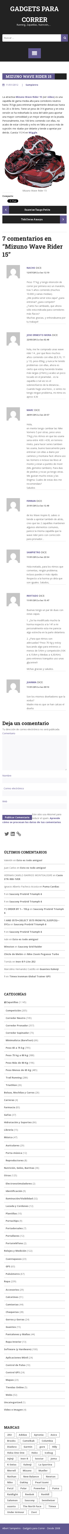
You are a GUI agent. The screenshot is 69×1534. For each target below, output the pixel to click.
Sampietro (32, 84)
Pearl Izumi (42, 1482)
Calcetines (12, 1297)
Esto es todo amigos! (29, 860)
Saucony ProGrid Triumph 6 (25, 894)
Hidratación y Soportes (18, 1122)
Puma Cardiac (51, 886)
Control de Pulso (15, 1365)
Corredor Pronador (17, 1025)
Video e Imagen (13, 1409)
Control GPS (13, 1372)
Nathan (11, 1476)
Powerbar (39, 1488)
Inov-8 (24, 1458)
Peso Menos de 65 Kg (18, 1070)
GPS (8, 1266)
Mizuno (27, 1470)
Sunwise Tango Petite (37, 209)
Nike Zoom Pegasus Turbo (43, 954)
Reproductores (15, 1160)
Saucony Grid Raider (30, 946)
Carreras (9, 1100)
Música (8, 1137)
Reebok (29, 1494)
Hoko (34, 1452)
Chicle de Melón (13, 954)
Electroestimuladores (19, 1183)
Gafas (7, 1114)
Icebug (49, 1452)
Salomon (12, 1500)
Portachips (12, 1220)
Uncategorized (13, 1402)
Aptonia (39, 1434)
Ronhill (45, 1494)
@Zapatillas (11, 1002)
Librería (8, 1129)
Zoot (34, 1512)
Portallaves (12, 1235)
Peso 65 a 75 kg (15, 1047)
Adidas (23, 1434)
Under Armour (15, 1512)
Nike (10, 1482)
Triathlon (11, 1085)
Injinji (10, 1458)
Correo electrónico (14, 788)
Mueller (43, 1470)
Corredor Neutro (15, 1018)
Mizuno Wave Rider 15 (29, 96)
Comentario (8, 733)
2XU (9, 1434)
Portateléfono (14, 1243)
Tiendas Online (15, 1387)
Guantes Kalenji (49, 969)
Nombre (6, 775)
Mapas (10, 1379)
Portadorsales (14, 1228)
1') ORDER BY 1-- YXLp (16, 909)
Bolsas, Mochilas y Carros (19, 1092)
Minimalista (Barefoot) (19, 1040)
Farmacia (9, 1107)
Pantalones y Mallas (18, 1334)
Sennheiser (48, 1500)
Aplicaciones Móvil (17, 1357)
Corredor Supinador (17, 1032)
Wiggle (33, 132)
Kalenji (27, 1464)
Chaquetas (12, 1312)
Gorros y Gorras (15, 1319)
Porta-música (14, 1152)
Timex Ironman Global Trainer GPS (30, 976)
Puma (55, 1488)
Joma (54, 1458)
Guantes (11, 1327)
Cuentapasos (14, 1258)
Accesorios (12, 1289)
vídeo (50, 96)
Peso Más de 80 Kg (17, 1062)
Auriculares (12, 1145)
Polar (23, 1488)
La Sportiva (45, 1464)
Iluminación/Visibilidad (19, 1198)
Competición (13, 1010)
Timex (52, 1506)
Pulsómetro (13, 1273)
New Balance (31, 1476)
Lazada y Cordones (17, 1206)
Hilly (54, 1446)
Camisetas (12, 1304)
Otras (7, 1175)
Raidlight (12, 1494)
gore (42, 1446)
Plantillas (11, 1213)
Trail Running (14, 1077)
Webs (9, 1394)
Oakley (24, 1482)
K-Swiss (11, 1464)
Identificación (14, 1191)
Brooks (11, 1440)
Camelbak (29, 1440)
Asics (54, 1434)
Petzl (10, 1488)
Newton (50, 1476)
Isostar (39, 1458)
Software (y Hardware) (17, 1349)
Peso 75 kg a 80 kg (17, 1055)
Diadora (12, 1446)
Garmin (28, 1446)
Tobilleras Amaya (32, 219)
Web (4, 801)
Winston (9, 946)
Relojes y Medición (15, 1250)
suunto (11, 1506)
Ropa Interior (13, 1341)
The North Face (32, 1506)
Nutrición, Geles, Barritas (19, 1167)
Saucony (30, 1500)
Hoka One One (15, 1452)
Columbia (47, 1440)
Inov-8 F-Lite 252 (25, 961)
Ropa (7, 1281)
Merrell (11, 1470)
